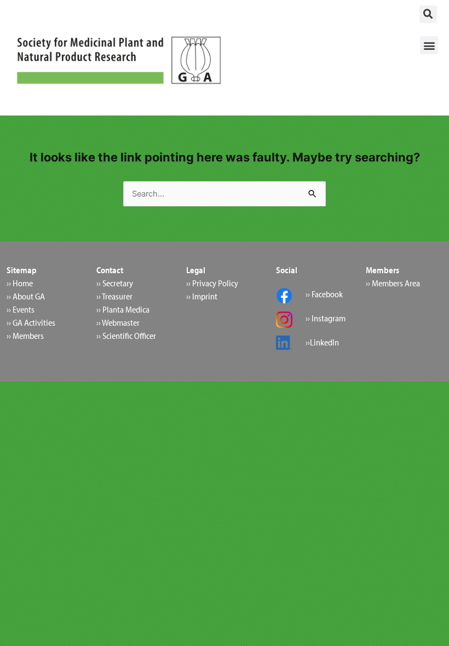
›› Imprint (201, 296)
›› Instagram (326, 318)
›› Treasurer (114, 296)
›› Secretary (114, 283)
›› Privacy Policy (212, 283)
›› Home (20, 283)
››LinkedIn (322, 342)
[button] (428, 14)
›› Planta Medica (122, 309)
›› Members (25, 335)
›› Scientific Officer (126, 335)
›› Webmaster (118, 322)
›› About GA (26, 296)
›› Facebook (324, 294)
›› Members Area (393, 283)
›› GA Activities (31, 322)
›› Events (20, 309)
